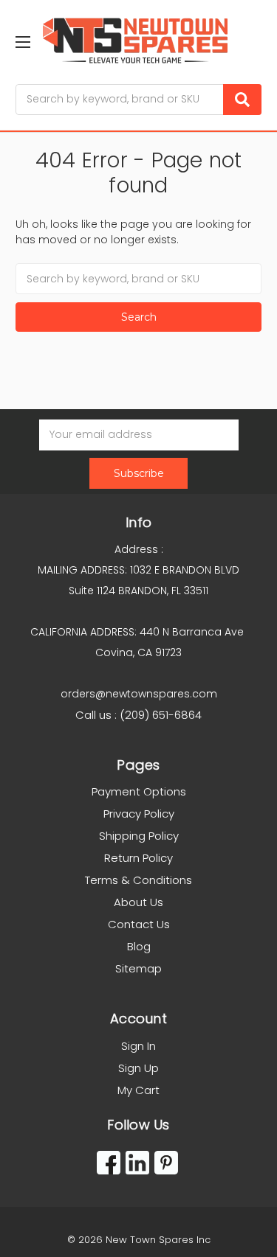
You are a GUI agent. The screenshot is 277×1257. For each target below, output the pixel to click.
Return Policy (138, 858)
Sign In (138, 1046)
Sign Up (138, 1068)
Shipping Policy (139, 835)
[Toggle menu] (22, 41)
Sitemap (138, 968)
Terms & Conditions (138, 880)
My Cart (138, 1090)
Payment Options (139, 791)
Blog (139, 946)
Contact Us (139, 924)
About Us (138, 902)
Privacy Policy (138, 813)
